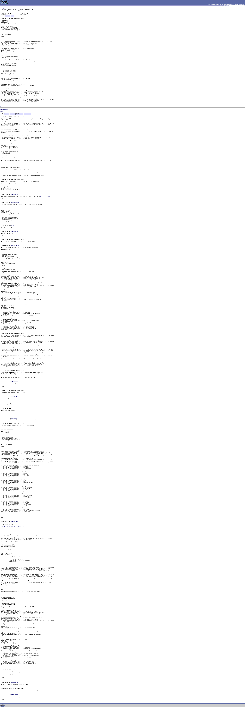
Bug (3, 8)
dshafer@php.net (15, 202)
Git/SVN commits (19, 113)
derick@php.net (14, 682)
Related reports (28, 113)
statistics (236, 4)
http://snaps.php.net (45, 196)
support (212, 4)
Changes (12, 113)
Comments (6, 113)
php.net (209, 4)
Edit (12, 16)
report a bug (221, 4)
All (2, 113)
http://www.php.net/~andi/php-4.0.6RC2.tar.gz (12, 526)
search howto (232, 4)
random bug (241, 4)
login (244, 4)
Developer (7, 16)
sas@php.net (14, 418)
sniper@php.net (14, 194)
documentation (216, 4)
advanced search (227, 4)
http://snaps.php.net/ (26, 383)
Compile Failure (27, 11)
